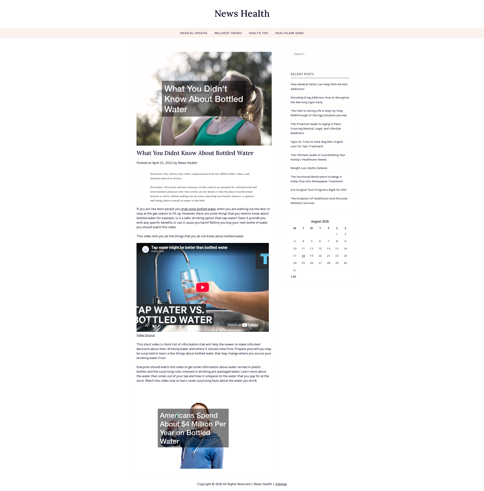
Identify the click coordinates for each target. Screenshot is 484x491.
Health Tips (258, 33)
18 (303, 256)
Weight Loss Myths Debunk (309, 168)
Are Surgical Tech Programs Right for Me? (319, 190)
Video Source (146, 335)
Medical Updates (194, 33)
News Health (242, 13)
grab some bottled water (198, 209)
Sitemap (281, 484)
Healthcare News (289, 33)
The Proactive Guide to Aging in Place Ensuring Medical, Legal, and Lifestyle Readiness (316, 128)
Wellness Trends (228, 33)
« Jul (293, 276)
